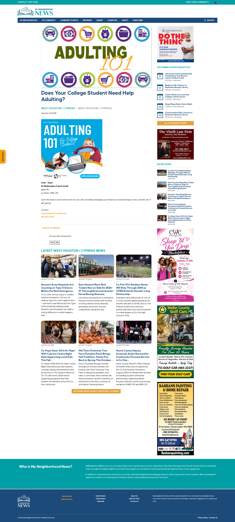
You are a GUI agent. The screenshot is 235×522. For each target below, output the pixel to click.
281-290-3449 (47, 217)
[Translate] (215, 2)
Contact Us (134, 501)
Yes (52, 242)
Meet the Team (134, 499)
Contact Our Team (28, 2)
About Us (134, 496)
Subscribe (138, 20)
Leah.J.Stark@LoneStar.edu (54, 213)
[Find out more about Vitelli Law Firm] (175, 144)
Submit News (100, 499)
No (57, 242)
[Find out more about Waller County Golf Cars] (175, 341)
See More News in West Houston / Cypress (96, 391)
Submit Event (101, 496)
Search (210, 20)
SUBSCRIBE (3, 156)
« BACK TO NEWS (50, 228)
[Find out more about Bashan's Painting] (175, 418)
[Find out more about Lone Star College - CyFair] (175, 44)
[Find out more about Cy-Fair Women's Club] (175, 265)
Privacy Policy (203, 518)
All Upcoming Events (175, 123)
